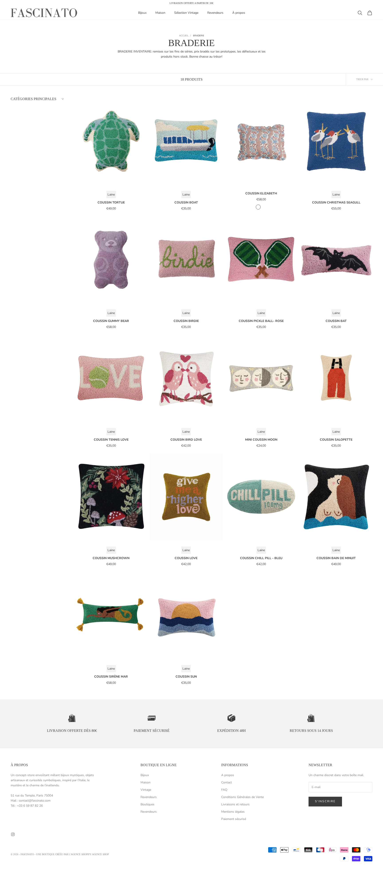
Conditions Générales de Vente (242, 797)
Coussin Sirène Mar (111, 676)
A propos (227, 775)
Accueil (183, 35)
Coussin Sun (186, 676)
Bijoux (142, 13)
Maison (160, 13)
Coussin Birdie (186, 321)
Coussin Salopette (336, 440)
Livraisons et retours (235, 804)
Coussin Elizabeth (261, 193)
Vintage (146, 790)
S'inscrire (325, 801)
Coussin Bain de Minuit (336, 558)
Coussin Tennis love (111, 440)
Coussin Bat (336, 321)
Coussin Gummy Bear (111, 321)
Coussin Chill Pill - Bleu (261, 558)
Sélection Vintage (186, 13)
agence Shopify (81, 854)
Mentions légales (233, 812)
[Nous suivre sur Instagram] (13, 834)
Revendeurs (215, 13)
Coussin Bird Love (186, 440)
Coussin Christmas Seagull (336, 202)
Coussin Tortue (111, 202)
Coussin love (186, 558)
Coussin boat (186, 202)
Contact (226, 782)
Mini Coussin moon (261, 440)
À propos (238, 13)
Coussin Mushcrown (111, 558)
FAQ (224, 790)
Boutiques (147, 804)
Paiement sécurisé (233, 819)
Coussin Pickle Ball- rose (261, 321)
